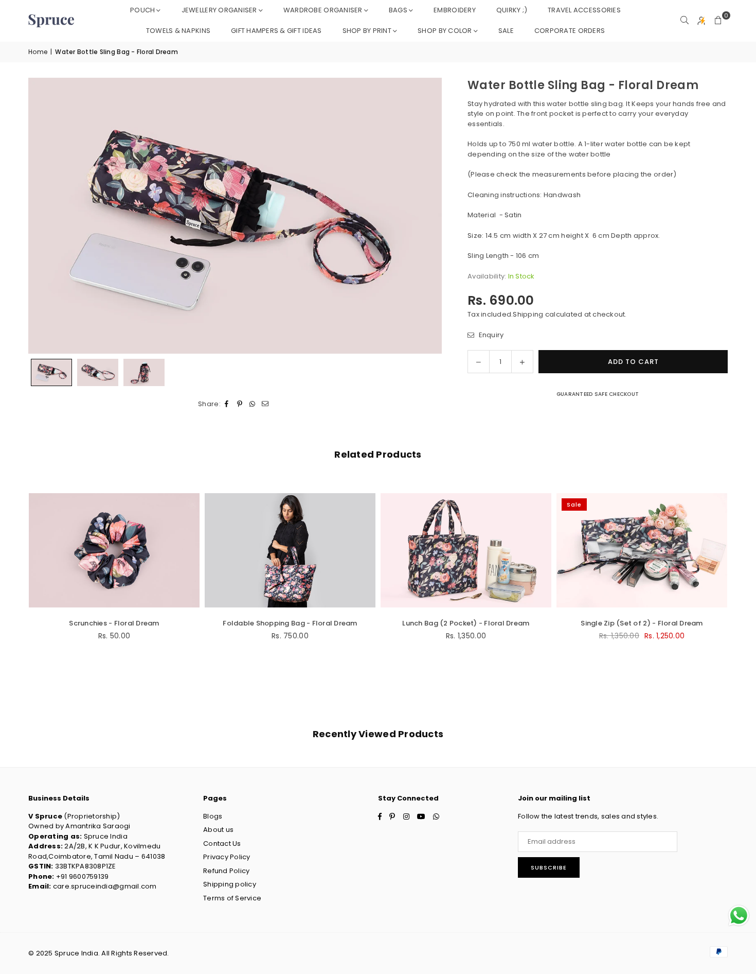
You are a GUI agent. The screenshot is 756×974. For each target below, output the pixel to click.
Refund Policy (226, 871)
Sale (506, 31)
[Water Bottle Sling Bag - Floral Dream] (51, 372)
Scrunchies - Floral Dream (114, 623)
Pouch (142, 10)
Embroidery (455, 10)
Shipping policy (229, 884)
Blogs (212, 816)
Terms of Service (232, 898)
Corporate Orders (569, 31)
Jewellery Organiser (219, 10)
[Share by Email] (265, 404)
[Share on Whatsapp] (253, 404)
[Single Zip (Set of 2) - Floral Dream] (641, 550)
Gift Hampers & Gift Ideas (276, 31)
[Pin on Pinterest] (240, 404)
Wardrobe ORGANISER (323, 10)
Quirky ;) (511, 10)
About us (218, 829)
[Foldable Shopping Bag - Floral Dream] (290, 550)
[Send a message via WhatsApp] (739, 915)
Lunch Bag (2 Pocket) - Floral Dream (465, 623)
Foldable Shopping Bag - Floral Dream (290, 623)
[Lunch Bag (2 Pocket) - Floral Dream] (466, 550)
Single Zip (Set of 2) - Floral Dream (642, 623)
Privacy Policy (226, 857)
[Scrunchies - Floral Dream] (114, 550)
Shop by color (445, 31)
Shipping (528, 314)
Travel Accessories (584, 10)
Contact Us (222, 843)
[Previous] (42, 215)
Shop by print (367, 31)
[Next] (428, 215)
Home (37, 51)
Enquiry (490, 334)
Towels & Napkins (178, 31)
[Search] (684, 20)
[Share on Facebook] (227, 404)
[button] (718, 20)
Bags (398, 10)
